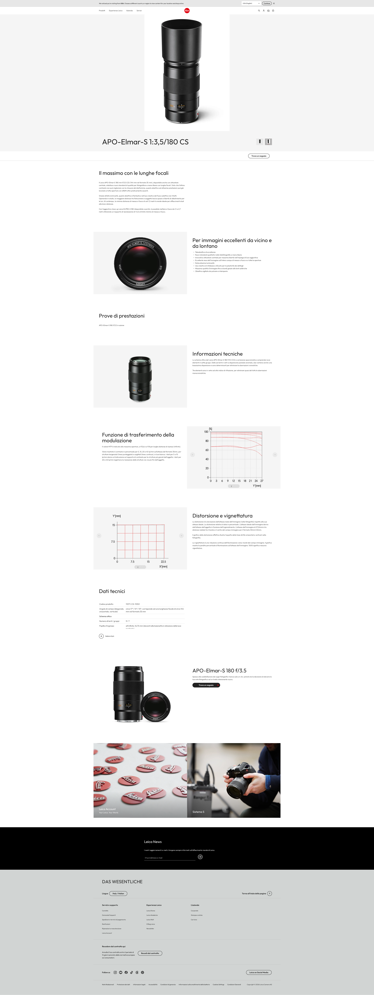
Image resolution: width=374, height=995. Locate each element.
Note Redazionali (108, 984)
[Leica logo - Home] (187, 10)
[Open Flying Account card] (264, 10)
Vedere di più (109, 636)
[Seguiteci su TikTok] (132, 972)
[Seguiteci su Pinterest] (142, 972)
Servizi (139, 10)
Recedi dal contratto (150, 953)
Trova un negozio (258, 156)
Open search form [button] (259, 10)
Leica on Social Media (258, 972)
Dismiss (274, 3)
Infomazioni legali (139, 984)
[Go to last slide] (199, 454)
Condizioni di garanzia (168, 984)
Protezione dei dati (123, 984)
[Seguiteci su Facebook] (126, 972)
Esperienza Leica (115, 10)
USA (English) (247, 3)
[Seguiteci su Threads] (137, 972)
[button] (269, 893)
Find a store (268, 10)
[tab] (231, 486)
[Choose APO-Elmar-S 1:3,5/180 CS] (268, 142)
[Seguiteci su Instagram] (115, 972)
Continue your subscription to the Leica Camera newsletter (200, 857)
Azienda (129, 10)
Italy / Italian (118, 893)
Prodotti (102, 10)
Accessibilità (153, 984)
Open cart (273, 10)
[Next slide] (268, 454)
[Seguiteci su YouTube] (121, 972)
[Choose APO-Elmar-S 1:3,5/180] (259, 142)
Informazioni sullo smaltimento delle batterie (194, 984)
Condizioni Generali (234, 984)
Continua (267, 3)
